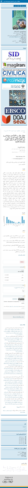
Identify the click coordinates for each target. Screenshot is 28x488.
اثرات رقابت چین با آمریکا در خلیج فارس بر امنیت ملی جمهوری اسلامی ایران (13, 393)
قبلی (4, 407)
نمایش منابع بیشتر (21, 255)
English (24, 426)
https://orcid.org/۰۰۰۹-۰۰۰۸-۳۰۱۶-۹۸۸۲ (18, 152)
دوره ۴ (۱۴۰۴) (22, 439)
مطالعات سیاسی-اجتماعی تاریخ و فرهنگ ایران (11, 1)
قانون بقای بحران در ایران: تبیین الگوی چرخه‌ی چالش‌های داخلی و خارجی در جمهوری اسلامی (13, 387)
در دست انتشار (22, 436)
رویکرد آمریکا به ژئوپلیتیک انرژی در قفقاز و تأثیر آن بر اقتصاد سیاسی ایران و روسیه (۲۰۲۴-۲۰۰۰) (13, 370)
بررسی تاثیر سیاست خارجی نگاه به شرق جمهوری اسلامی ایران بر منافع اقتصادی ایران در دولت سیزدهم (13, 356)
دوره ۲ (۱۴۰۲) (22, 442)
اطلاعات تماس (16, 5)
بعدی (18, 407)
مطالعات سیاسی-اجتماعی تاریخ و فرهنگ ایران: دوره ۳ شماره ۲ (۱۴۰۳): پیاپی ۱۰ (13, 333)
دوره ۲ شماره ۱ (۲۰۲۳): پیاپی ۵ (10, 130)
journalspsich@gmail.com (15, 36)
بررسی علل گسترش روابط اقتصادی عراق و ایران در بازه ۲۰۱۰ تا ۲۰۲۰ (13, 338)
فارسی (25, 428)
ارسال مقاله (23, 5)
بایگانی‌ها (18, 130)
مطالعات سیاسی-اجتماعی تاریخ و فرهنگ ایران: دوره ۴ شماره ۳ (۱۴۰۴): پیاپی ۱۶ (13, 373)
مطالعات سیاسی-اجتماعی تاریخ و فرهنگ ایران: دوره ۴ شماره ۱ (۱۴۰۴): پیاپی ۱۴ (14, 349)
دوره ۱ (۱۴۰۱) (22, 443)
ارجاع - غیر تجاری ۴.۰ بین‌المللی (14, 306)
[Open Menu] (1, 1)
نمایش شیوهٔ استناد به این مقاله (18, 317)
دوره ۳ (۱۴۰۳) (22, 440)
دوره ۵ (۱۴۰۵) (22, 438)
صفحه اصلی (23, 130)
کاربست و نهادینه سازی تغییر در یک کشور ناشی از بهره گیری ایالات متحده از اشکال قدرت (12, 380)
